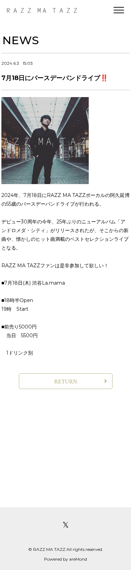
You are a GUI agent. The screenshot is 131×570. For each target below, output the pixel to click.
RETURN (65, 382)
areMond (78, 559)
